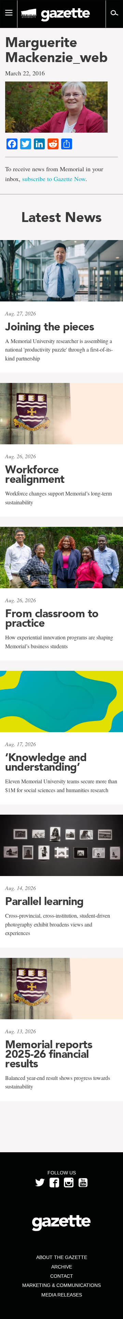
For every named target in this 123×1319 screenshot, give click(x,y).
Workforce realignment (35, 474)
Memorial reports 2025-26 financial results (48, 1054)
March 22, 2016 (25, 73)
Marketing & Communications (61, 1285)
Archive (61, 1267)
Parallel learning (44, 901)
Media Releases (61, 1295)
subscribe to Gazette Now (53, 179)
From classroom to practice (52, 618)
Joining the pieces (49, 326)
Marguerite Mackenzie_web (56, 50)
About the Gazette (61, 1257)
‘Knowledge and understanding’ (45, 762)
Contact (61, 1276)
